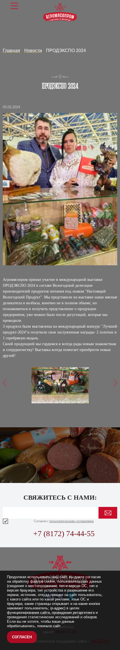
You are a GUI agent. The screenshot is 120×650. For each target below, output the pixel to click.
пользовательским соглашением (71, 521)
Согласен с (64, 521)
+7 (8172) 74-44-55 (64, 533)
